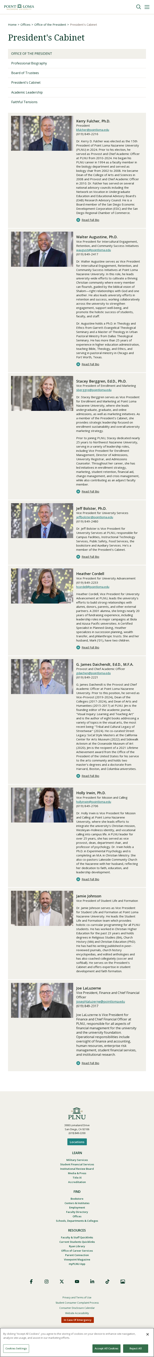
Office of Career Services (77, 1250)
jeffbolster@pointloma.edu (94, 517)
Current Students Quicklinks (77, 1242)
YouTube (77, 1281)
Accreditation (77, 1182)
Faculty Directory (77, 1212)
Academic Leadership (27, 92)
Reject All (136, 1348)
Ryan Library (77, 1246)
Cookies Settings (16, 1348)
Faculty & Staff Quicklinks (77, 1237)
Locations (77, 1142)
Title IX (77, 1177)
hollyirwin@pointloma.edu (93, 802)
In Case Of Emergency (77, 1320)
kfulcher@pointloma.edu (92, 130)
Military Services (77, 1160)
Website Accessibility (77, 1313)
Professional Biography (29, 63)
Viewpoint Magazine (77, 1259)
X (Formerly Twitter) (61, 1281)
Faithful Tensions (24, 102)
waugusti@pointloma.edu (93, 250)
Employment (77, 1207)
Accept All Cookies (106, 1348)
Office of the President (50, 24)
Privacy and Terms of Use (77, 1297)
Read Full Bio (90, 220)
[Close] (147, 1334)
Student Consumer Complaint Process (77, 1302)
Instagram (46, 1281)
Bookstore (77, 1198)
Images (122, 1281)
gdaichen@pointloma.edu (93, 673)
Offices (25, 24)
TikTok (107, 1281)
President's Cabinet (26, 82)
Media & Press (77, 1173)
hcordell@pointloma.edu (92, 587)
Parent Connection (77, 1255)
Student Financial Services (77, 1164)
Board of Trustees (25, 73)
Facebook (31, 1281)
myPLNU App (77, 1264)
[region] (77, 1342)
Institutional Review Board (77, 1169)
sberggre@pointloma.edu (93, 390)
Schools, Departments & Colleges (77, 1221)
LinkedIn (92, 1281)
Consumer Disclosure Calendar (77, 1308)
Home (12, 24)
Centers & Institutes (77, 1203)
